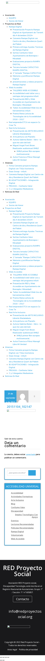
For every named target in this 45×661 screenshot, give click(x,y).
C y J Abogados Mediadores (21, 189)
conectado (30, 454)
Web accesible (17, 539)
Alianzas (9, 163)
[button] (22, 196)
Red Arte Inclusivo (17, 128)
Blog (13, 504)
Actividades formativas (22, 496)
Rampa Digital (15, 26)
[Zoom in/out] (8, 657)
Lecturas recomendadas (22, 524)
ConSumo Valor (18, 507)
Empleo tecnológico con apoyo (26, 515)
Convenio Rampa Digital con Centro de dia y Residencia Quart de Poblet (27, 41)
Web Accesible (15, 87)
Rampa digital (17, 531)
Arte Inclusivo (17, 500)
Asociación (10, 15)
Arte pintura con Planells (24, 136)
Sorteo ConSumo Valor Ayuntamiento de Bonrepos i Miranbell (25, 56)
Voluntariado (17, 535)
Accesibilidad (17, 493)
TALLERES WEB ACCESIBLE (25, 90)
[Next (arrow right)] (3, 660)
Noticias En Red (12, 191)
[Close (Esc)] (1, 657)
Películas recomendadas (22, 528)
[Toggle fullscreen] (6, 657)
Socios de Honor (16, 21)
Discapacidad (17, 511)
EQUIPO (12, 18)
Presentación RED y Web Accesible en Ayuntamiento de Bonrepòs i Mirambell (26, 102)
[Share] (3, 657)
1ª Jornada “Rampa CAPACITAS (27, 73)
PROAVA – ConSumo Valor (20, 186)
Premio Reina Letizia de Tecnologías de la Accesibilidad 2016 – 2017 (27, 116)
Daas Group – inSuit (18, 171)
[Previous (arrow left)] (1, 660)
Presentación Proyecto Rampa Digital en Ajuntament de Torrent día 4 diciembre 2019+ (28, 32)
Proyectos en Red (13, 24)
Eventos (15, 520)
